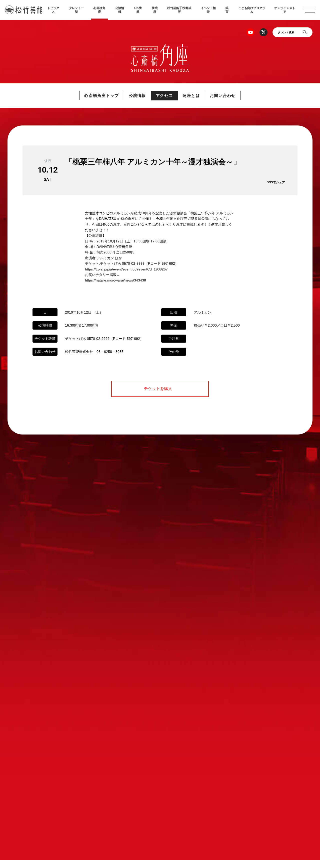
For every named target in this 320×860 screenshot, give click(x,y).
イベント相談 (208, 9)
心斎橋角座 (100, 9)
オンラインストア (284, 9)
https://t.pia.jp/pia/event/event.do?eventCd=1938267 (126, 269)
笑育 (227, 9)
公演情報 (119, 9)
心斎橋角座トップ (101, 95)
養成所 (155, 9)
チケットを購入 (160, 388)
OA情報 (138, 9)
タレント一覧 (76, 9)
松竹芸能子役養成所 (179, 9)
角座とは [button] (191, 95)
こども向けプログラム (251, 9)
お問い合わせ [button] (223, 95)
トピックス (53, 9)
